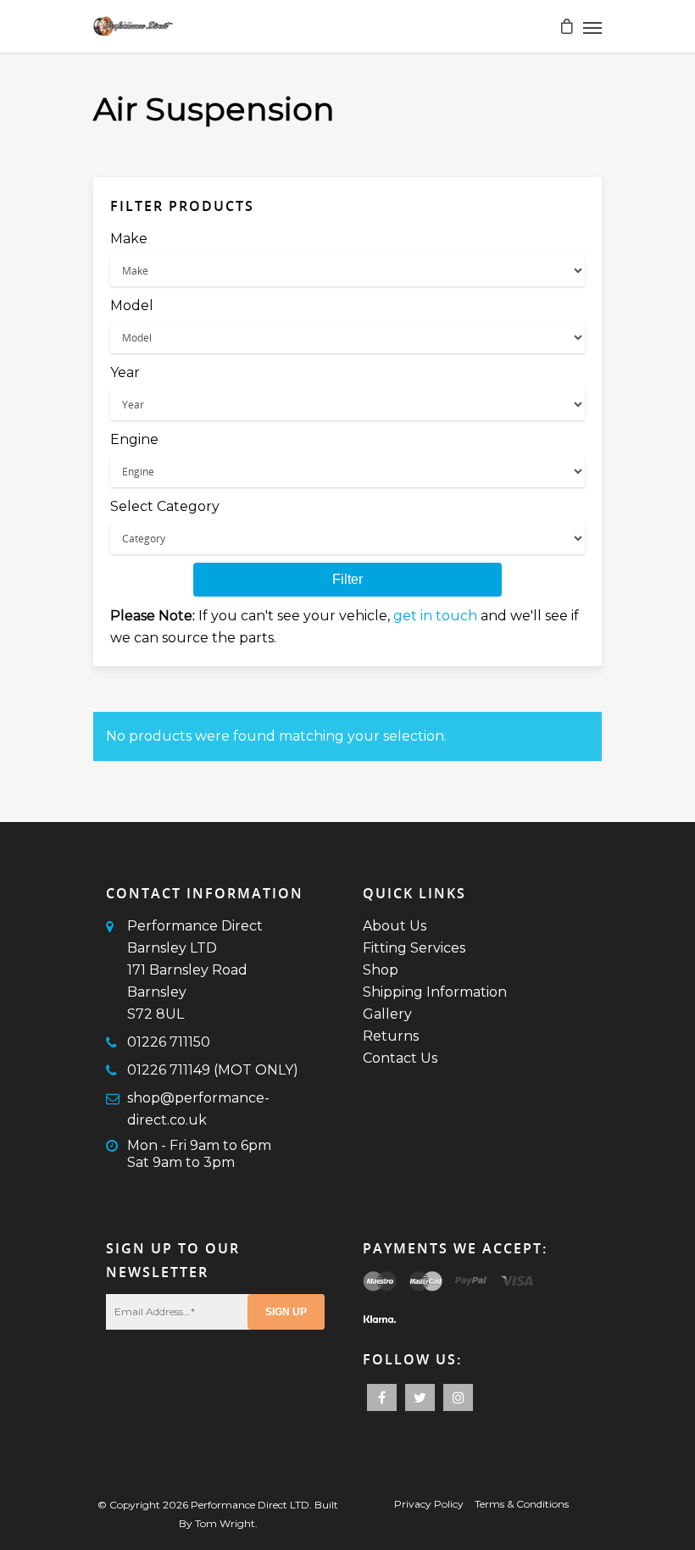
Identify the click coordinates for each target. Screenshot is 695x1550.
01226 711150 (168, 1042)
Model (131, 305)
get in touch (435, 616)
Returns (391, 1036)
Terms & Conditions (522, 1503)
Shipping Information (435, 992)
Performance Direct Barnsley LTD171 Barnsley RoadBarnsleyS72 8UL (195, 970)
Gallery (387, 1014)
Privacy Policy (429, 1503)
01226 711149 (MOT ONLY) (212, 1070)
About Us (394, 926)
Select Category (165, 506)
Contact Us (400, 1058)
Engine (134, 439)
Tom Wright (225, 1523)
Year (125, 372)
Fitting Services (414, 948)
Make (128, 239)
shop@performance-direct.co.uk (198, 1109)
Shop (380, 970)
